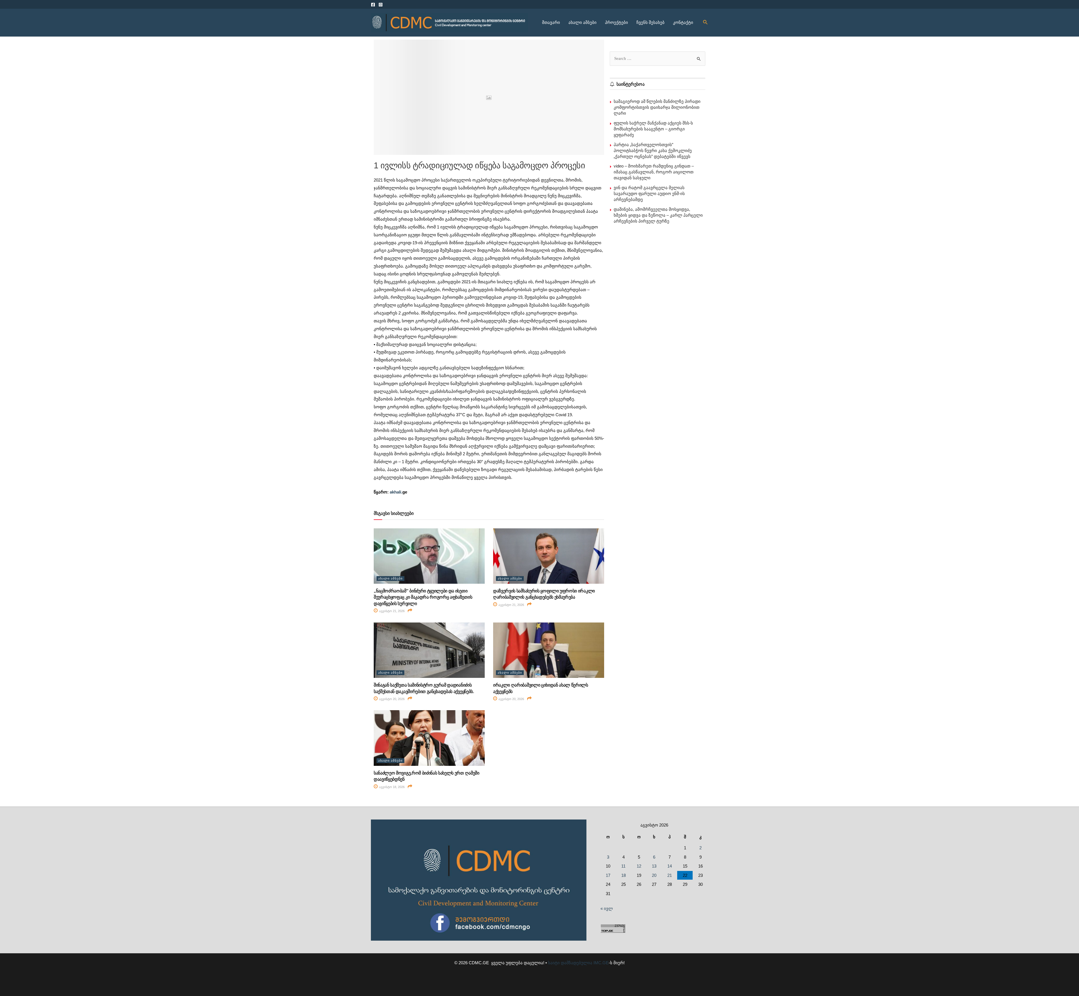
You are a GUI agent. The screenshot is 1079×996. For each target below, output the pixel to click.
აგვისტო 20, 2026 (391, 699)
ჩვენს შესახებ (650, 22)
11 (623, 866)
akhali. (396, 492)
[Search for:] (657, 58)
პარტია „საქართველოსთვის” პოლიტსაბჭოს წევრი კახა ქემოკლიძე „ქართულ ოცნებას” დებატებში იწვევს (653, 150)
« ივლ (606, 908)
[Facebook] (373, 5)
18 (623, 875)
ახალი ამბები (582, 22)
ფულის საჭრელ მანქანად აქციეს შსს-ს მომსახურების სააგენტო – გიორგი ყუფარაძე (653, 129)
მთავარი (551, 22)
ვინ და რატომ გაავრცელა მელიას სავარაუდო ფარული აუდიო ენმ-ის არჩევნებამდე (649, 193)
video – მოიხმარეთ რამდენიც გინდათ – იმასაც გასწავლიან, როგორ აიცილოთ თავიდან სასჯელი (654, 172)
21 (669, 875)
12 (639, 866)
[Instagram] (380, 5)
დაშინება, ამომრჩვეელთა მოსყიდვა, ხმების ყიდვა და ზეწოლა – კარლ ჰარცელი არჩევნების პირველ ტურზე (658, 215)
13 (654, 866)
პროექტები (616, 22)
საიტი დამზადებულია (570, 962)
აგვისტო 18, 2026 (391, 787)
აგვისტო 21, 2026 (391, 611)
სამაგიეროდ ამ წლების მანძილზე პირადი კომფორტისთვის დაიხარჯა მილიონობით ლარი (657, 107)
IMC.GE (601, 962)
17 (608, 875)
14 (669, 866)
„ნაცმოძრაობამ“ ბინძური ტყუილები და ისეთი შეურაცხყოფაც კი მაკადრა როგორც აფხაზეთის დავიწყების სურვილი (423, 597)
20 (654, 875)
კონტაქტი (683, 22)
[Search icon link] (705, 22)
